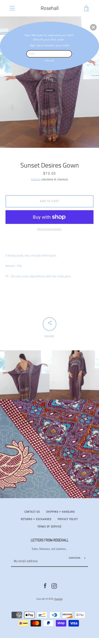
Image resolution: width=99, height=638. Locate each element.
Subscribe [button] (49, 60)
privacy (49, 90)
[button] (93, 27)
